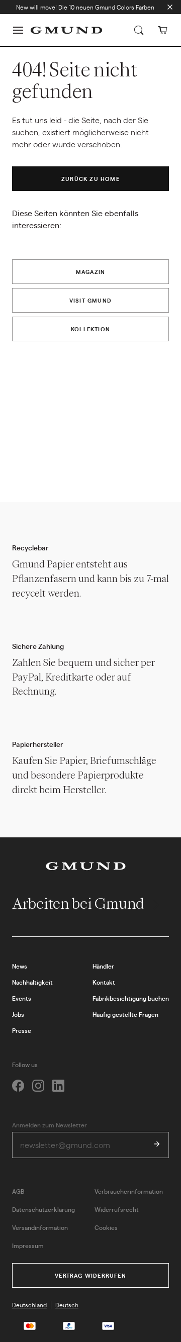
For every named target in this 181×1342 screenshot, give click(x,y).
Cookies (106, 1227)
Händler (103, 966)
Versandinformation (40, 1227)
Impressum (28, 1245)
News (19, 966)
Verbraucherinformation (129, 1191)
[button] (18, 30)
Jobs (18, 1014)
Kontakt (104, 982)
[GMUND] (66, 30)
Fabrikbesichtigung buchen (131, 998)
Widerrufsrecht (117, 1209)
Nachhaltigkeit (32, 982)
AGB (18, 1191)
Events (21, 998)
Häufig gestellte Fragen (125, 1014)
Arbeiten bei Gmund (79, 903)
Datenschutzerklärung (43, 1209)
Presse (21, 1030)
